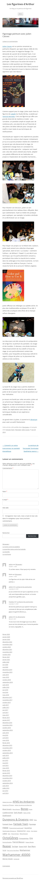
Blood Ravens (16, 809)
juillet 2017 (6, 707)
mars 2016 (6, 740)
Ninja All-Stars (15, 834)
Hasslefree (28, 828)
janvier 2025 (6, 637)
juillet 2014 (6, 788)
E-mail (5, 500)
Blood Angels (7, 809)
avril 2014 (5, 793)
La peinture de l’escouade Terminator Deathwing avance (30, 448)
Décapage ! (6, 544)
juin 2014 (5, 791)
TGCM (4, 850)
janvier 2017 (6, 720)
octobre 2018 (7, 680)
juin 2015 (5, 760)
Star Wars (32, 846)
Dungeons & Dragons (16, 819)
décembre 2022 (7, 642)
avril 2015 (5, 765)
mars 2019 (6, 677)
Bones (24, 809)
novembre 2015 (7, 748)
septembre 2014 (8, 783)
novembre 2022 (7, 644)
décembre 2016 (7, 723)
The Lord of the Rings (13, 850)
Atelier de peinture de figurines (23, 805)
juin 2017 (5, 710)
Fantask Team (10, 430)
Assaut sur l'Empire (8, 805)
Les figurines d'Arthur (20, 4)
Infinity (28, 831)
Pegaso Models (29, 842)
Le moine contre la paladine (11, 547)
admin (11, 564)
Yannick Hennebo (9, 116)
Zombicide (16, 859)
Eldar (35, 820)
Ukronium (33, 420)
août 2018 (6, 685)
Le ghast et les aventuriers (23, 587)
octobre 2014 (7, 781)
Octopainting (23, 838)
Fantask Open (8, 824)
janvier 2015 (6, 773)
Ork (31, 838)
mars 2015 (6, 768)
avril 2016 (5, 738)
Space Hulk (23, 846)
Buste (30, 809)
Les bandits (6, 552)
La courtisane (7, 554)
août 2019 (6, 675)
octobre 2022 (7, 647)
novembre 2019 (7, 672)
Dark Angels (18, 813)
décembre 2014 (7, 776)
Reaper (7, 846)
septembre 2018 (8, 682)
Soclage (15, 846)
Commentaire (8, 468)
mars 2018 (6, 695)
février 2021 (6, 657)
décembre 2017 (7, 697)
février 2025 (6, 634)
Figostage (18, 430)
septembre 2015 (8, 753)
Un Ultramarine (20, 617)
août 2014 (6, 786)
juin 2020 (5, 665)
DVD (31, 820)
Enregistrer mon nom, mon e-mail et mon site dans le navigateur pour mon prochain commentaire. (20, 518)
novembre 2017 (7, 700)
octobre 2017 (7, 702)
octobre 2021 (7, 654)
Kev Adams (34, 831)
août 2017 (6, 705)
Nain (9, 834)
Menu (20, 14)
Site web (6, 508)
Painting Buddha (7, 842)
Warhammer (25, 850)
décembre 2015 (7, 745)
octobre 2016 (7, 728)
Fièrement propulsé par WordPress (13, 878)
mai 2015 (5, 763)
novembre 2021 (7, 652)
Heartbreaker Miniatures (9, 831)
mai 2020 (5, 667)
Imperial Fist (21, 831)
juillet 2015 (6, 758)
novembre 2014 (7, 778)
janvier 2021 (6, 660)
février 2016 (6, 743)
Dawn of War (26, 812)
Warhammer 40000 (16, 855)
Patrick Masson (19, 842)
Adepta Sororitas (7, 802)
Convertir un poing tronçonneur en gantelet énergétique (11, 448)
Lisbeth (13, 114)
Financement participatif (16, 828)
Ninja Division (24, 834)
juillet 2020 (6, 662)
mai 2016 (5, 735)
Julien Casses (7, 46)
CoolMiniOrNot (8, 813)
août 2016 (6, 733)
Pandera (11, 602)
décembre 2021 (7, 649)
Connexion (6, 866)
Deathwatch (7, 815)
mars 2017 (6, 715)
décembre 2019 (7, 670)
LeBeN (5, 834)
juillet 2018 (6, 687)
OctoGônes (10, 838)
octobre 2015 (7, 750)
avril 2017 (5, 712)
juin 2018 (5, 690)
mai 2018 (5, 692)
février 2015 (6, 770)
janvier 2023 (6, 639)
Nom (5, 491)
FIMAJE (5, 828)
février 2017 (6, 718)
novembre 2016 (7, 725)
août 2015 (6, 755)
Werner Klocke (8, 859)
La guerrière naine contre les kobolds (14, 549)
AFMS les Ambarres (23, 801)
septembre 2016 (8, 730)
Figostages (25, 427)
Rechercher (6, 533)
